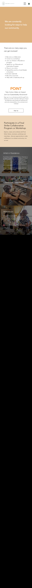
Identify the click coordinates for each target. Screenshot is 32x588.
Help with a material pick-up (15, 77)
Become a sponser (12, 75)
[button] (29, 3)
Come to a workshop (13, 59)
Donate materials (12, 74)
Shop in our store (11, 68)
